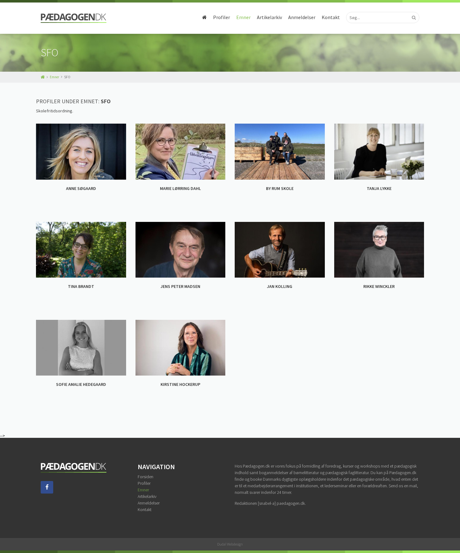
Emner (243, 17)
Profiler (221, 17)
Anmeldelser (301, 17)
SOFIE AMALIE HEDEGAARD (81, 384)
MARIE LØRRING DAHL (180, 188)
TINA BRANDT (81, 286)
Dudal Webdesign (230, 544)
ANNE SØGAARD (81, 188)
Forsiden (145, 476)
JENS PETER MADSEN (180, 286)
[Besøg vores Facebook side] (47, 492)
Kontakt (331, 17)
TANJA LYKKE (379, 188)
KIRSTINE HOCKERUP (180, 384)
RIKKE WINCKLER (379, 286)
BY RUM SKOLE (280, 188)
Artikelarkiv (269, 17)
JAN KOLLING (279, 286)
